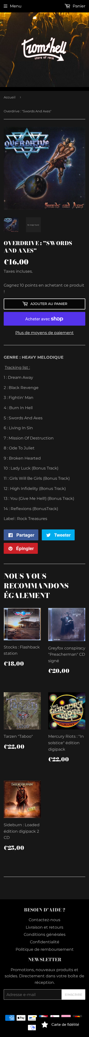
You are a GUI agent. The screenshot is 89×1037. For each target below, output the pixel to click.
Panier (78, 6)
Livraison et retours (44, 927)
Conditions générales (45, 934)
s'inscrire (73, 994)
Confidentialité (44, 942)
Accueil (10, 97)
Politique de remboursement (45, 949)
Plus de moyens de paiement (44, 332)
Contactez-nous (44, 919)
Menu (16, 6)
